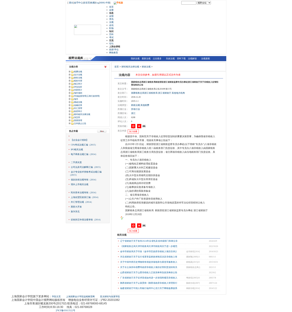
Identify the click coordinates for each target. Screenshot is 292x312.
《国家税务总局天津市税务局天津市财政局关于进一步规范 (148, 246)
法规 (111, 22)
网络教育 (113, 52)
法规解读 (192, 58)
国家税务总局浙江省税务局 (144, 93)
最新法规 (146, 58)
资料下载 (181, 58)
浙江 (133, 113)
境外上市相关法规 (79, 184)
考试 (111, 37)
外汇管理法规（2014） (82, 202)
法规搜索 (205, 58)
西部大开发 (76, 206)
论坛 (111, 43)
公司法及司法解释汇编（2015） (86, 167)
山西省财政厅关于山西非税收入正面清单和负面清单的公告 (148, 272)
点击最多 (157, 58)
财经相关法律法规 (130, 66)
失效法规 (170, 58)
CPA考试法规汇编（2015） (84, 144)
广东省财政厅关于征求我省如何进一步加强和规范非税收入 (148, 277)
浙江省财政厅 (164, 93)
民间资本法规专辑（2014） (84, 192)
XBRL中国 (105, 2)
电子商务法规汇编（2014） (84, 154)
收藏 (92, 2)
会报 (111, 16)
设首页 (86, 2)
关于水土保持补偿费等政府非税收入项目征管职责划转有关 (148, 267)
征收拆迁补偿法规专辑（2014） (86, 219)
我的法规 (135, 58)
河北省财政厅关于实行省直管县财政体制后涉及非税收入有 (148, 256)
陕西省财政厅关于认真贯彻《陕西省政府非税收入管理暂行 (148, 283)
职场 (111, 28)
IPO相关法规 (77, 149)
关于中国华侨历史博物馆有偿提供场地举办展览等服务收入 (148, 262)
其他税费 (144, 105)
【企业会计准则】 (79, 140)
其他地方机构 (178, 93)
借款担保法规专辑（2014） (84, 179)
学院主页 (56, 296)
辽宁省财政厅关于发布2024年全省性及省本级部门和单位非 (149, 241)
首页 (111, 7)
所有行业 (135, 109)
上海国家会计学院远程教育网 (80, 296)
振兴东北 (75, 211)
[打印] (144, 127)
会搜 (111, 10)
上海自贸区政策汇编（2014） (85, 197)
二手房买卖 (76, 162)
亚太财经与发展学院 (110, 296)
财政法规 (146, 66)
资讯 (111, 19)
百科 (111, 34)
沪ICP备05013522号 (65, 310)
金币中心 (78, 2)
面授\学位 (114, 49)
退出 (71, 2)
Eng (97, 2)
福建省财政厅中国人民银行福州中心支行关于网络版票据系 (148, 288)
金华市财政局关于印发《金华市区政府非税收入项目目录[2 (148, 251)
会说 (111, 25)
